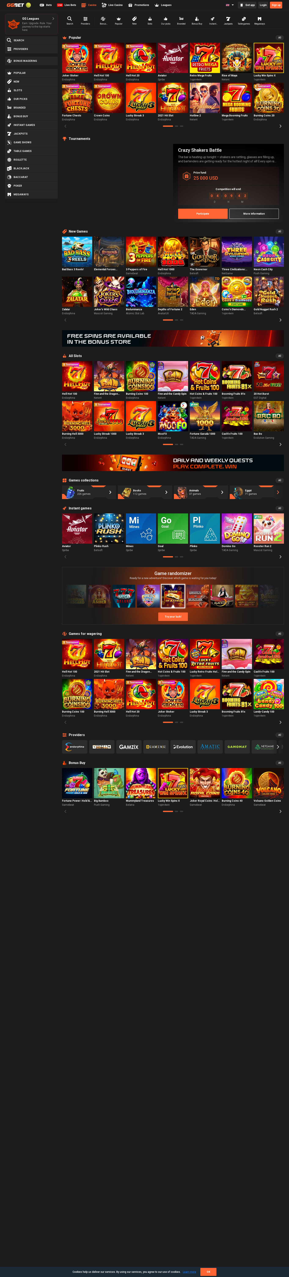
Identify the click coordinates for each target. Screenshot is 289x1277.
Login (263, 5)
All (279, 37)
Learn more (189, 1271)
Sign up (276, 5)
